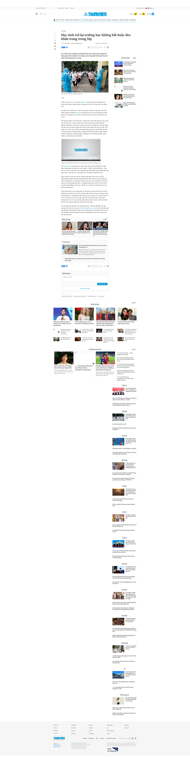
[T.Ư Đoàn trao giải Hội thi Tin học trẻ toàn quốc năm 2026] (118, 544)
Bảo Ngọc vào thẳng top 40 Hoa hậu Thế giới (131, 516)
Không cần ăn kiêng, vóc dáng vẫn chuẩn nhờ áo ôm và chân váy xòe (123, 713)
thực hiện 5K (67, 166)
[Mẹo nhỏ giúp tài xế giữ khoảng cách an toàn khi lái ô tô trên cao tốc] (118, 675)
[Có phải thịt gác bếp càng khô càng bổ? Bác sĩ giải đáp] (118, 621)
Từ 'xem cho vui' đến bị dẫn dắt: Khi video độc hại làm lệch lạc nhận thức (124, 551)
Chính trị (58, 20)
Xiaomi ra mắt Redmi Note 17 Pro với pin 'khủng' (131, 647)
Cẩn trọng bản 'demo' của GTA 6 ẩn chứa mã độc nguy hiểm (123, 662)
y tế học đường (101, 296)
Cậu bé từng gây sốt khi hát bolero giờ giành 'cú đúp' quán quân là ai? (124, 525)
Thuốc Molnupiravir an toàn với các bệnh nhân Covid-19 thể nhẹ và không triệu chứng (85, 259)
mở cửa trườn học (92, 296)
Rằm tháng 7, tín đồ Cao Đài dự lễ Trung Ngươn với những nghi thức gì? (131, 465)
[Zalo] (153, 8)
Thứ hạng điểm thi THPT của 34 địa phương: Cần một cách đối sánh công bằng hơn (123, 577)
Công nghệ (114, 20)
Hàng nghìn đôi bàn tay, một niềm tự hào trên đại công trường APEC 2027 (131, 441)
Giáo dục (91, 20)
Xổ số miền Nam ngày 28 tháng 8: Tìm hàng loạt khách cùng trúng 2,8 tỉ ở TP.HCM (123, 479)
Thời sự (62, 20)
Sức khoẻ (73, 728)
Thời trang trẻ (132, 20)
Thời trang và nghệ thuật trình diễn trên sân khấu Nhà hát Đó (123, 708)
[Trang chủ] (54, 20)
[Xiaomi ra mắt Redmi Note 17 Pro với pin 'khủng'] (118, 649)
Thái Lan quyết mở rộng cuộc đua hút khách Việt (123, 505)
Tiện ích (67, 8)
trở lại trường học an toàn (88, 208)
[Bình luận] (55, 43)
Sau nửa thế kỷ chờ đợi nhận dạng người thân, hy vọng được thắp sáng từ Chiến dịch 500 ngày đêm (124, 630)
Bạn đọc (127, 725)
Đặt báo (85, 738)
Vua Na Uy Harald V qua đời (119, 424)
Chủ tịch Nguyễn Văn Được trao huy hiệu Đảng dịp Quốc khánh (131, 390)
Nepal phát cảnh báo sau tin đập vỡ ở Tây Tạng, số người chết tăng (131, 416)
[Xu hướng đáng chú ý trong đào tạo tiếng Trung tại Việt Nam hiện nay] (118, 569)
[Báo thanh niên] (95, 14)
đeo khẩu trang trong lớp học (79, 296)
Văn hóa (100, 20)
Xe (118, 20)
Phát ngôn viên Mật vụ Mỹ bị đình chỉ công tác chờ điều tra (124, 428)
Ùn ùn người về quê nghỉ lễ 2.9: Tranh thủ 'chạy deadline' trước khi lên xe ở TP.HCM (124, 473)
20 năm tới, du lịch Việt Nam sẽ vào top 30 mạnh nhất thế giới (123, 499)
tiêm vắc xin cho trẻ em (66, 296)
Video (121, 20)
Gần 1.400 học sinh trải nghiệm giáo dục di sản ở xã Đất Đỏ (124, 582)
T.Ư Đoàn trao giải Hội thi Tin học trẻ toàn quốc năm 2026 (131, 542)
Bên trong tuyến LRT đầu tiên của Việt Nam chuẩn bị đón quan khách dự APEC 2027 (131, 492)
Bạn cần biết (61, 8)
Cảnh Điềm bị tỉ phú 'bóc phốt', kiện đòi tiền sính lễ (123, 531)
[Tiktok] (151, 8)
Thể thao (109, 20)
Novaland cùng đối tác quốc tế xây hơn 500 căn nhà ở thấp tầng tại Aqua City (124, 453)
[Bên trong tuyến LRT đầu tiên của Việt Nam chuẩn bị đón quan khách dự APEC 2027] (118, 492)
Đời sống (76, 20)
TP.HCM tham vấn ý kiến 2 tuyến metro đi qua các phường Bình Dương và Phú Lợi (124, 404)
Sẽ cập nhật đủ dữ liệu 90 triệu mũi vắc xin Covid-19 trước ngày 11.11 (93, 246)
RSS (97, 738)
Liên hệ (72, 8)
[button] (55, 32)
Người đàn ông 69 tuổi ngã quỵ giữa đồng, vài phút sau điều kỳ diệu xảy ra (123, 636)
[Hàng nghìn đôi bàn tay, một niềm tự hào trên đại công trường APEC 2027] (118, 441)
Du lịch (95, 20)
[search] (49, 14)
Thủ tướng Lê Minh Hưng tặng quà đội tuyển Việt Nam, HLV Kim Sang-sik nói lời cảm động (131, 595)
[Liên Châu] (62, 43)
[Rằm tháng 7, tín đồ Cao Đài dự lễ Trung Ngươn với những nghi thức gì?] (118, 466)
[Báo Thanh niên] (59, 738)
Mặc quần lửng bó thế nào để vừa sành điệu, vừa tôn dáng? (131, 699)
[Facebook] (149, 8)
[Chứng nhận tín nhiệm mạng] (112, 750)
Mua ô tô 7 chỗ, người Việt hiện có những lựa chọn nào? (123, 682)
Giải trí (104, 20)
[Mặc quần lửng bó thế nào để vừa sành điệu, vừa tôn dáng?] (118, 701)
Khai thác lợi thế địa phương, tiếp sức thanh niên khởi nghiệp (123, 556)
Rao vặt (127, 728)
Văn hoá (91, 728)
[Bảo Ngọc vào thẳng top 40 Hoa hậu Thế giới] (118, 518)
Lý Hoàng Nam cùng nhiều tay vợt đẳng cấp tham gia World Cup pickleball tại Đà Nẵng (123, 608)
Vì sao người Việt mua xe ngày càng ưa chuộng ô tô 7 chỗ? (122, 688)
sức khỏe (78, 112)
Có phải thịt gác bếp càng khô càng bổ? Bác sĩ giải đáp (130, 620)
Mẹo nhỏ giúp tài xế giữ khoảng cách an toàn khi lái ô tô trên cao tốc (131, 674)
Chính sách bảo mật (111, 738)
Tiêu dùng (125, 20)
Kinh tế (71, 20)
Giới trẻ (86, 20)
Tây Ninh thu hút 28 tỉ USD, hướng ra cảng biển (124, 448)
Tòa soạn (102, 738)
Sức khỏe (81, 20)
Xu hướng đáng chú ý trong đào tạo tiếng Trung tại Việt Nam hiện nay (131, 569)
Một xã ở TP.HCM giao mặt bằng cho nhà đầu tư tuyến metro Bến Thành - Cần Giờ (124, 399)
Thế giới (67, 20)
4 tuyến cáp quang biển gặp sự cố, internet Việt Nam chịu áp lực (124, 656)
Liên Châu (67, 43)
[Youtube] (146, 8)
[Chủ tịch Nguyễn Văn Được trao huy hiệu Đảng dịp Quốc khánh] (118, 391)
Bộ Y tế (73, 102)
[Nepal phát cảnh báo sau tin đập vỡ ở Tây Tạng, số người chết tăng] (118, 417)
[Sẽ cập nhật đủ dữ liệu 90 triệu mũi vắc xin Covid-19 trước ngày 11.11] (70, 249)
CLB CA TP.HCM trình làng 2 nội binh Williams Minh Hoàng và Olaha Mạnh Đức (124, 603)
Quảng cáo (91, 738)
